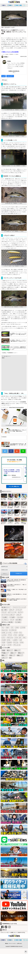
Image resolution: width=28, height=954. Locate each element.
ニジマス (4, 635)
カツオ (3, 645)
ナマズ (15, 632)
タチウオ (21, 635)
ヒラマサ (22, 627)
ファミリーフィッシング (19, 607)
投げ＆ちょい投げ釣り (7, 622)
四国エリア (20, 655)
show (5, 79)
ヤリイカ (15, 642)
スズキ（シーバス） (7, 632)
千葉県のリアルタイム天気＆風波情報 (10, 51)
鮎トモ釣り (4, 609)
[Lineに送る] (23, 451)
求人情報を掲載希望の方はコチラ (14, 461)
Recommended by (21, 559)
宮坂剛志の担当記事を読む (14, 71)
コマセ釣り (12, 617)
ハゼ (20, 640)
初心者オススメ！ (6, 607)
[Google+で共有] (17, 451)
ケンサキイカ (12, 630)
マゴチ (3, 642)
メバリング (19, 609)
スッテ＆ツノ (5, 619)
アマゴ (10, 635)
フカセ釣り (4, 617)
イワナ (15, 635)
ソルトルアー (10, 76)
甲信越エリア (5, 653)
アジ (3, 627)
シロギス (15, 640)
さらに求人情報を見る (14, 486)
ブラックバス (16, 645)
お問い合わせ (19, 943)
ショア (3, 76)
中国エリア (12, 655)
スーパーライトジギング (8, 614)
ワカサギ (9, 642)
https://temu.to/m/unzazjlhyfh (16, 407)
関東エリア (17, 650)
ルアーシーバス (12, 612)
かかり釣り (19, 619)
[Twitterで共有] (4, 451)
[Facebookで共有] (11, 451)
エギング (11, 609)
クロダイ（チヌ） (6, 640)
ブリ (12, 627)
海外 (10, 658)
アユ (20, 632)
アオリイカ (10, 637)
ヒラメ (3, 637)
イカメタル (20, 617)
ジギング (18, 614)
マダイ (7, 627)
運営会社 (6, 943)
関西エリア (4, 655)
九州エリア (4, 658)
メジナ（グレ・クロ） (20, 637)
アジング (4, 612)
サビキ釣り (18, 622)
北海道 (3, 650)
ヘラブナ (9, 645)
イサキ (17, 627)
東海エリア (21, 653)
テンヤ (12, 619)
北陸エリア (13, 653)
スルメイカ (4, 630)
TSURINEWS (12, 946)
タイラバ (20, 612)
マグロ (21, 642)
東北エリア (10, 650)
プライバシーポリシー (13, 943)
